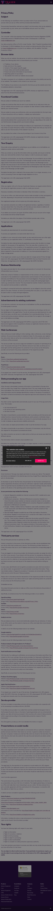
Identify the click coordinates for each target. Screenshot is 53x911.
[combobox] (46, 448)
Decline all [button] (28, 460)
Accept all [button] (41, 460)
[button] (10, 461)
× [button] (48, 447)
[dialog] (26, 455)
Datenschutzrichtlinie (35, 457)
